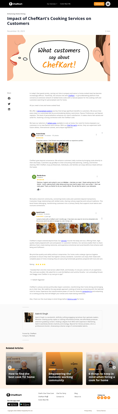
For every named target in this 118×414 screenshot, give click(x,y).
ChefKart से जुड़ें (43, 396)
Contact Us (99, 4)
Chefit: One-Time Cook (46, 393)
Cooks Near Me (65, 4)
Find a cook (91, 369)
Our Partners (52, 369)
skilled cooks (51, 123)
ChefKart (71, 95)
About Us (78, 396)
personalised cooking (44, 111)
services (64, 241)
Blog (76, 393)
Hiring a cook (72, 299)
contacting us (87, 291)
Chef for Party (61, 393)
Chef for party (72, 125)
